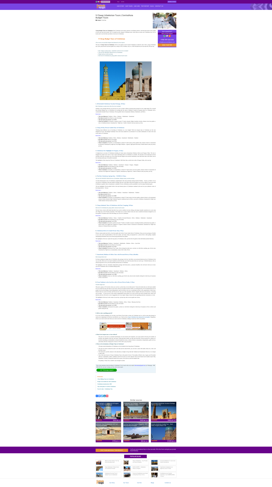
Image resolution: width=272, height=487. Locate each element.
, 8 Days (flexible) (133, 254)
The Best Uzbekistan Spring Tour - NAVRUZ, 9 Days (111, 176)
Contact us (168, 482)
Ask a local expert (167, 33)
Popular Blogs (135, 456)
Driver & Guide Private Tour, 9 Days (113, 230)
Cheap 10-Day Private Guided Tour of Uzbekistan (110, 127)
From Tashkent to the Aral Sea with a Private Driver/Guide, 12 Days (116, 282)
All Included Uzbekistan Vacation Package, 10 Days (111, 103)
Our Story (112, 482)
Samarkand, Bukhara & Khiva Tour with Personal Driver (113, 254)
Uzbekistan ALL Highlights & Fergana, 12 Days (110, 150)
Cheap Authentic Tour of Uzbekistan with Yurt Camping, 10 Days (115, 205)
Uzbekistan (100, 230)
